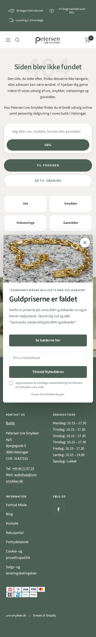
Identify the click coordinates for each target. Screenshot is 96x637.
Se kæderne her (48, 340)
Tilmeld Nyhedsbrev (48, 371)
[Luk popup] (85, 243)
